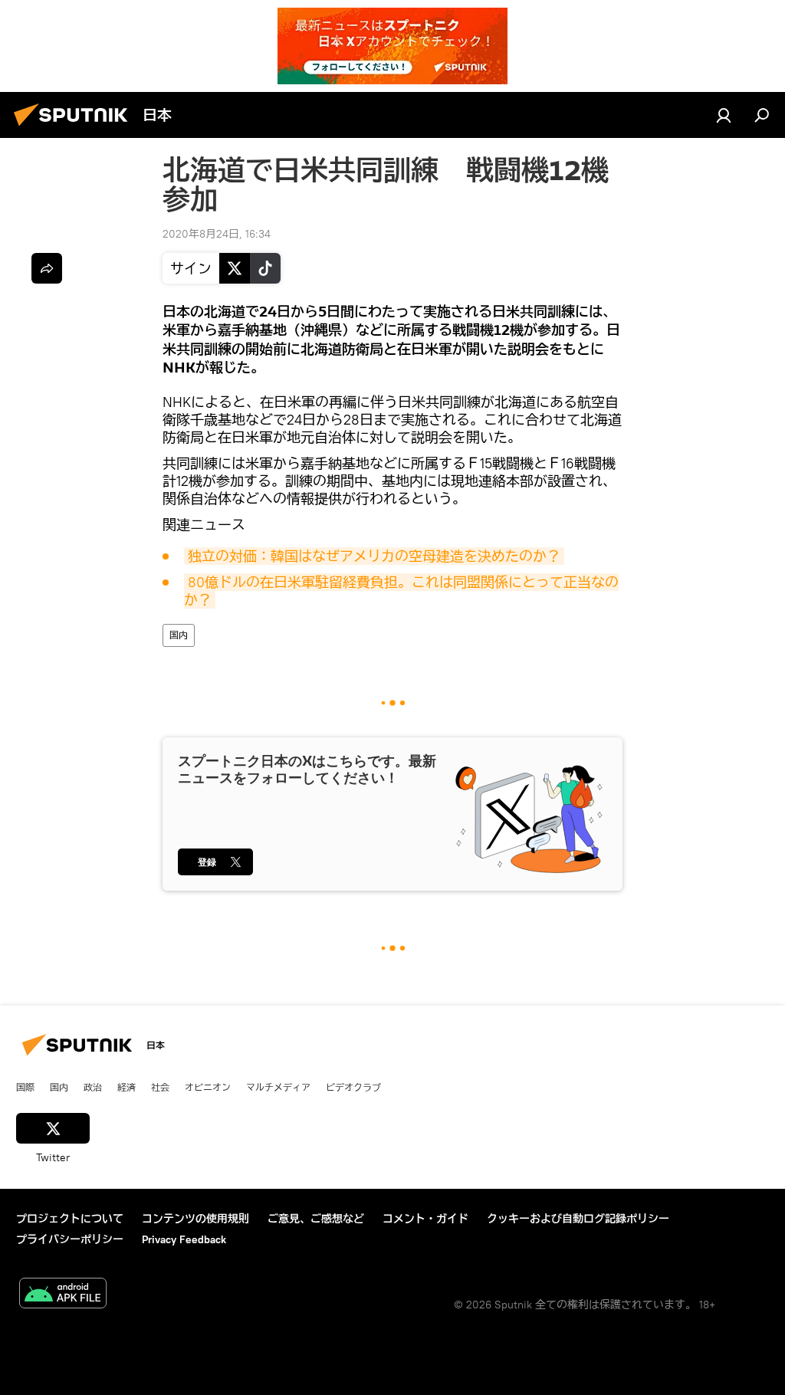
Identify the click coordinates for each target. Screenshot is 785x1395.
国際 (25, 1087)
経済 (126, 1087)
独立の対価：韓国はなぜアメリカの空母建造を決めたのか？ (374, 556)
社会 (160, 1087)
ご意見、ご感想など (316, 1219)
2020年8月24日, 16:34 (217, 234)
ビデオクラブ (353, 1087)
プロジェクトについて (69, 1219)
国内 (178, 635)
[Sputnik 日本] (75, 128)
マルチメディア (278, 1087)
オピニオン (208, 1087)
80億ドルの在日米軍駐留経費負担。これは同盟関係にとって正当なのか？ (401, 591)
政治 (93, 1087)
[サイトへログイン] (723, 115)
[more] (46, 268)
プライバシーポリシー (69, 1239)
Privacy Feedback (184, 1239)
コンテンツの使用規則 (195, 1219)
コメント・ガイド (425, 1219)
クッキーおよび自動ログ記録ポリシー (578, 1219)
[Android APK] (63, 1295)
